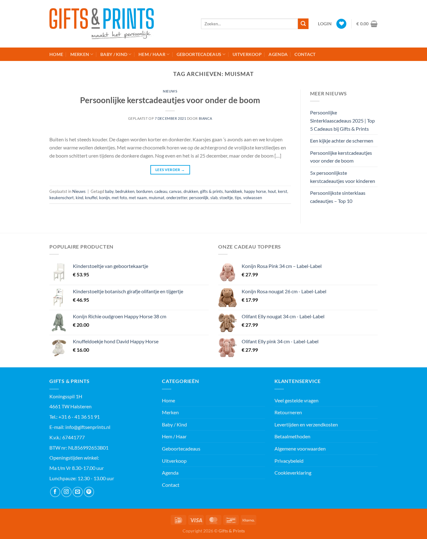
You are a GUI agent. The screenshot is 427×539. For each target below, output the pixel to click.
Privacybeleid (289, 461)
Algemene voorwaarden (300, 448)
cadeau (160, 191)
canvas (175, 191)
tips (238, 197)
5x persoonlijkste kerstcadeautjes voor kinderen (342, 177)
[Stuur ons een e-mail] (78, 492)
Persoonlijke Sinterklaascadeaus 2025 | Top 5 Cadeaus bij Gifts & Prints (342, 120)
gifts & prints (211, 191)
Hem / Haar (151, 54)
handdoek (233, 191)
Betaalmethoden (292, 436)
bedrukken (124, 191)
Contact (304, 54)
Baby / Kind (113, 54)
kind (79, 197)
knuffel (91, 197)
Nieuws (170, 91)
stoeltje (226, 197)
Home (56, 54)
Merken (79, 54)
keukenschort (61, 197)
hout (272, 191)
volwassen (252, 197)
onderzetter (176, 197)
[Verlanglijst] (341, 24)
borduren (144, 191)
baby (109, 191)
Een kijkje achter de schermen (341, 141)
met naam (138, 197)
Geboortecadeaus (199, 54)
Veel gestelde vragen (296, 400)
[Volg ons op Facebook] (55, 492)
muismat (156, 197)
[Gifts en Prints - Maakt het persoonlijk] (120, 23)
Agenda (278, 54)
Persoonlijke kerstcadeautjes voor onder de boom (170, 100)
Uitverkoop (247, 54)
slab (214, 197)
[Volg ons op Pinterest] (89, 492)
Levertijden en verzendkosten (306, 424)
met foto (119, 197)
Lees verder (170, 169)
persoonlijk (198, 197)
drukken (190, 191)
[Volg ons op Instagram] (66, 492)
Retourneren (288, 412)
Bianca (205, 118)
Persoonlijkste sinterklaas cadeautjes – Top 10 (337, 197)
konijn (104, 197)
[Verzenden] (303, 23)
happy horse (255, 191)
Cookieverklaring (292, 473)
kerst (282, 191)
